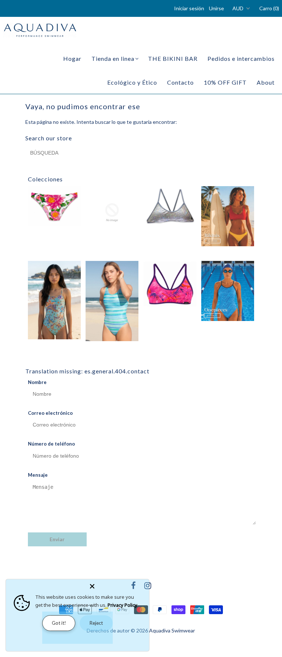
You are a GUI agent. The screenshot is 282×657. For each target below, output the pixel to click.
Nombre (37, 382)
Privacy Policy (122, 605)
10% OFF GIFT (225, 82)
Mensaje (38, 475)
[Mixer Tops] (170, 284)
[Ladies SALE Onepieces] (112, 301)
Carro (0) (269, 8)
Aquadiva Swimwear (172, 630)
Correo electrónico (50, 413)
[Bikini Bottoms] (54, 206)
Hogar (72, 58)
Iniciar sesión (189, 8)
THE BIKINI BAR (173, 58)
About (266, 82)
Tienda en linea (112, 58)
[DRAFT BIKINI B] (112, 212)
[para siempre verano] (227, 291)
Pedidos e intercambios (241, 58)
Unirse (216, 8)
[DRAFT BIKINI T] (170, 206)
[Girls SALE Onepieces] (54, 300)
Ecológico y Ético (132, 82)
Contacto (180, 82)
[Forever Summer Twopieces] (227, 216)
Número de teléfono (51, 444)
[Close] (117, 584)
